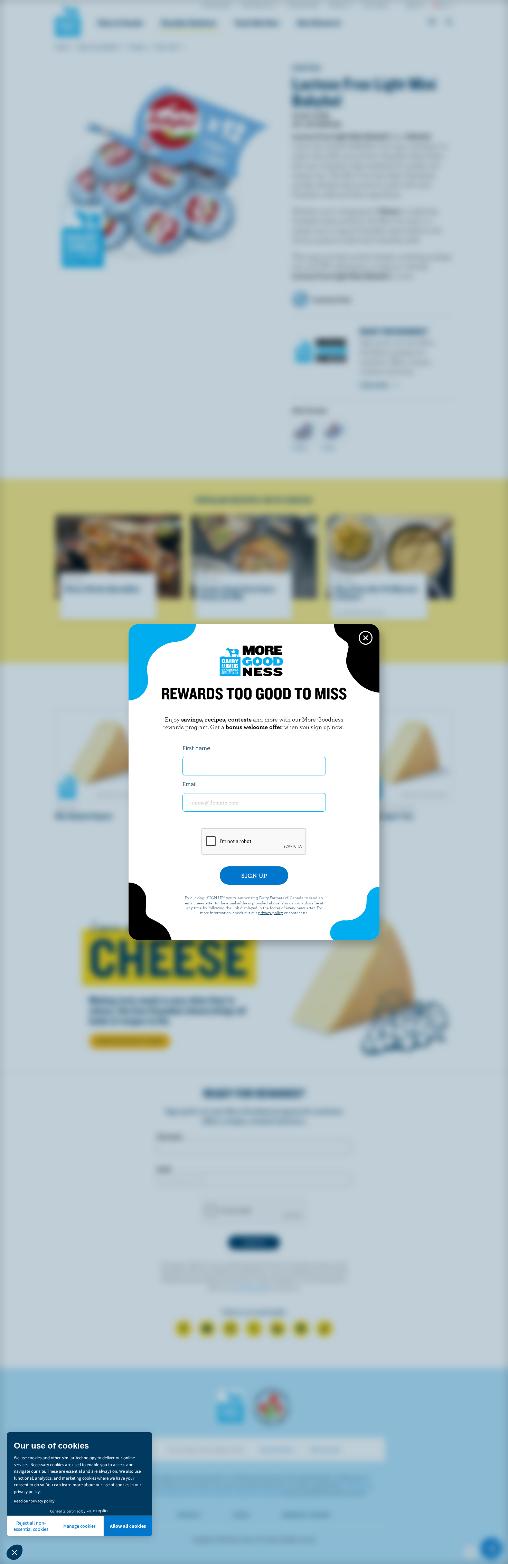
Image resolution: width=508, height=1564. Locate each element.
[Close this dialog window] (366, 638)
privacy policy (270, 912)
